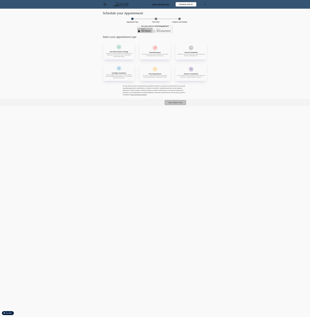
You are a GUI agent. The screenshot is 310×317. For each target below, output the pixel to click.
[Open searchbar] (205, 4)
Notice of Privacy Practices (139, 94)
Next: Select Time (175, 102)
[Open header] (105, 4)
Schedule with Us (186, 4)
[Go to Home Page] (121, 4)
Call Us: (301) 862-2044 (160, 4)
